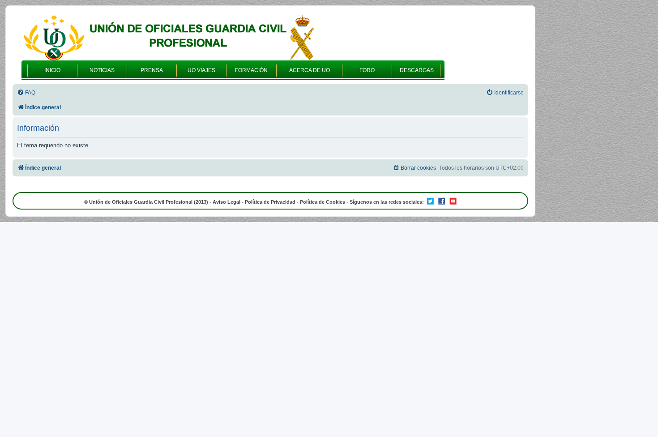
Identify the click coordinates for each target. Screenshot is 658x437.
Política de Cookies (322, 202)
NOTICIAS (102, 70)
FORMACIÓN (251, 70)
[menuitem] (26, 93)
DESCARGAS (417, 70)
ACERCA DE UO (309, 70)
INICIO (52, 70)
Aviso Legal (226, 202)
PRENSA (152, 70)
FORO (367, 70)
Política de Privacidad (270, 202)
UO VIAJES (201, 70)
